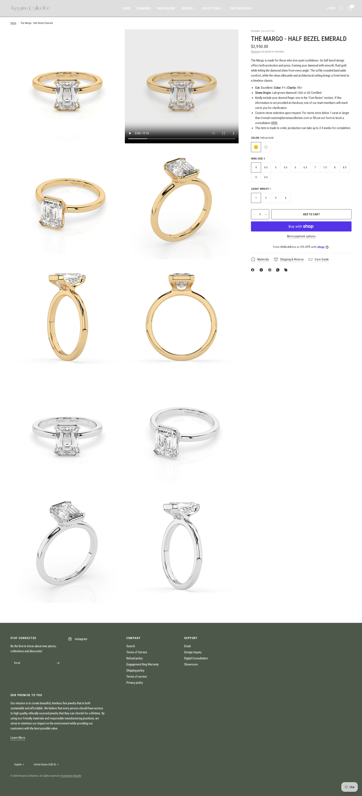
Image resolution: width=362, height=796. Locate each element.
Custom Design (240, 8)
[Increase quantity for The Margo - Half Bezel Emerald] (266, 214)
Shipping (255, 51)
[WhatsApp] (278, 269)
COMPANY (133, 638)
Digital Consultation (196, 658)
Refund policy (134, 658)
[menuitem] (126, 8)
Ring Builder (166, 8)
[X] (262, 269)
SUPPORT (191, 638)
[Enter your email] (58, 663)
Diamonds (144, 8)
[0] (348, 8)
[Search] (341, 8)
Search (130, 646)
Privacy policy (134, 683)
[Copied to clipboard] (286, 269)
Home (126, 8)
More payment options (301, 236)
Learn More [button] (17, 738)
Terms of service (136, 676)
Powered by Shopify (70, 775)
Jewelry (187, 8)
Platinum (266, 147)
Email (187, 646)
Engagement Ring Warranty (142, 664)
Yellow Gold (256, 147)
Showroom (191, 664)
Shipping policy (135, 670)
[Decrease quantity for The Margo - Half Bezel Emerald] (254, 214)
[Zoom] (115, 38)
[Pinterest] (270, 269)
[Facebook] (253, 269)
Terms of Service (136, 652)
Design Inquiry (193, 652)
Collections (211, 8)
